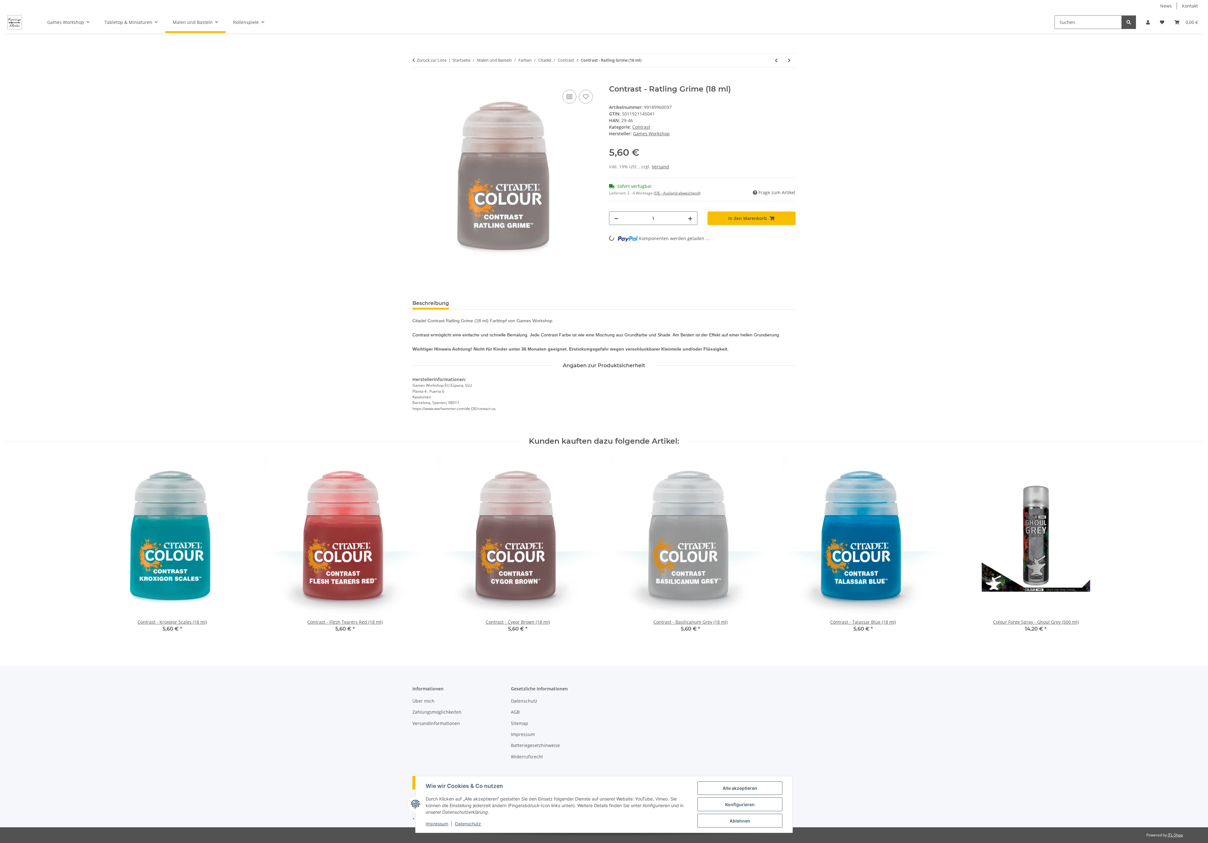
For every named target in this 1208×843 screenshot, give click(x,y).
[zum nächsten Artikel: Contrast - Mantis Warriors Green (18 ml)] (789, 60)
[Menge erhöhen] (690, 218)
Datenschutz (468, 823)
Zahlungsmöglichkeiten (436, 712)
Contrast (641, 127)
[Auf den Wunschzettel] (586, 97)
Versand (660, 167)
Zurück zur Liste (431, 60)
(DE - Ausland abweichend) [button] (677, 193)
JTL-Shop (1175, 835)
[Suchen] (1128, 22)
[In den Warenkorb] (417, 81)
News (1166, 6)
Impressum (437, 823)
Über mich (423, 701)
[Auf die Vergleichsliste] (569, 97)
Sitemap (519, 723)
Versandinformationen (436, 723)
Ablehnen (740, 820)
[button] (1148, 22)
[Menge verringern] (616, 218)
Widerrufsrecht (527, 757)
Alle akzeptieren (740, 788)
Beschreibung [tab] (430, 303)
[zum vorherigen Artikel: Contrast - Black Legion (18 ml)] (776, 60)
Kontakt (1190, 6)
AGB (515, 712)
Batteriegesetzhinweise (535, 745)
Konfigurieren (740, 804)
